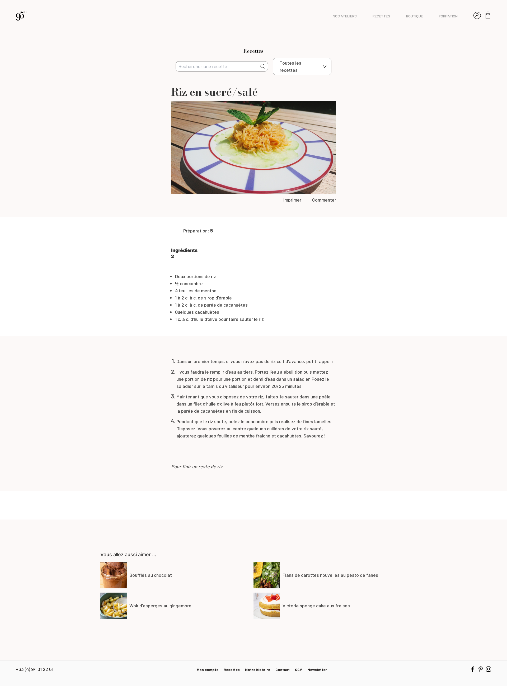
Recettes (232, 669)
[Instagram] (488, 669)
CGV (298, 669)
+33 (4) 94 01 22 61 (34, 669)
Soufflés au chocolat (150, 575)
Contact (282, 669)
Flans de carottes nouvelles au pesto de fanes (330, 575)
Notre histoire (257, 669)
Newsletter (317, 669)
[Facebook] (472, 669)
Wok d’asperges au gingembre (160, 605)
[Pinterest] (480, 669)
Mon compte (207, 669)
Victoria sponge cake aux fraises (316, 605)
